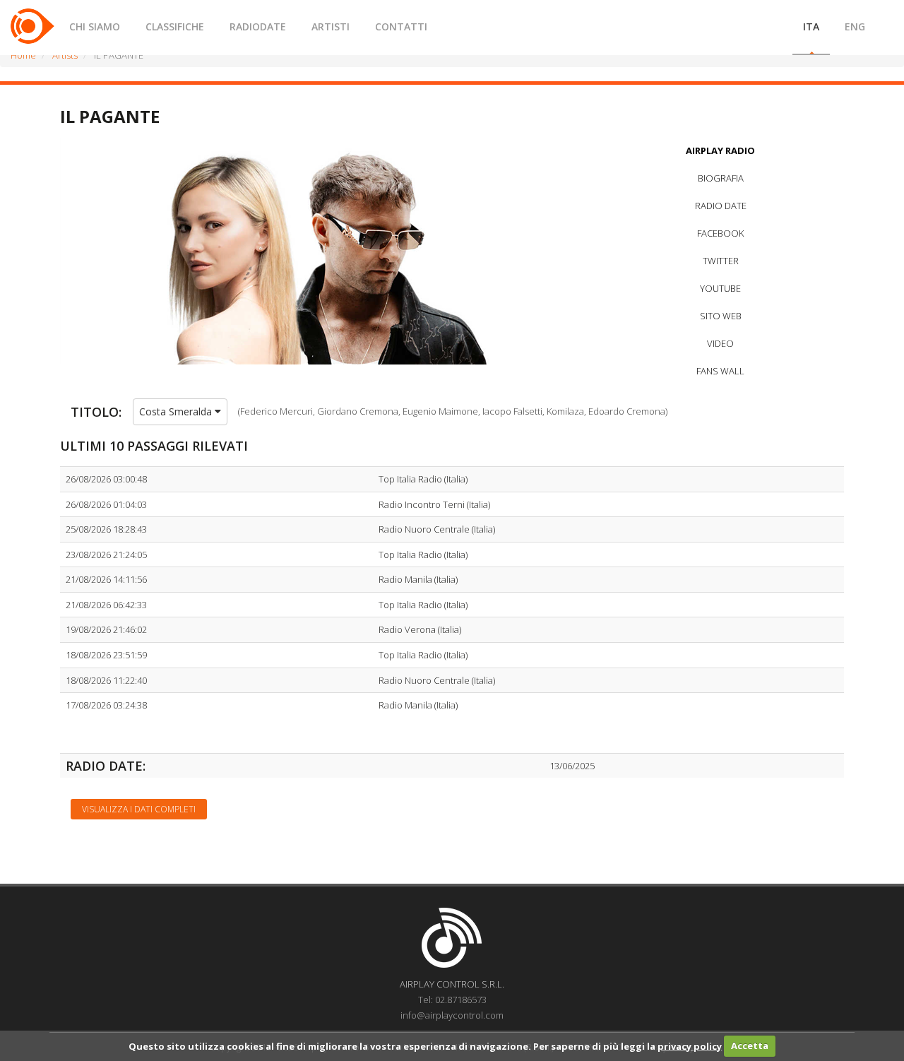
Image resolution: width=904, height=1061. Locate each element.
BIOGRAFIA (721, 178)
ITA (811, 26)
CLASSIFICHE (174, 26)
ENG (855, 26)
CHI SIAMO (94, 26)
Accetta (749, 1045)
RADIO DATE (721, 205)
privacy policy (690, 1045)
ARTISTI (330, 26)
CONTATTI (401, 26)
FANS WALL (720, 370)
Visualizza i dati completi (139, 809)
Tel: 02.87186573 (452, 999)
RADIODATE (258, 26)
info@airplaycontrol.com (452, 1015)
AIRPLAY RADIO (720, 150)
